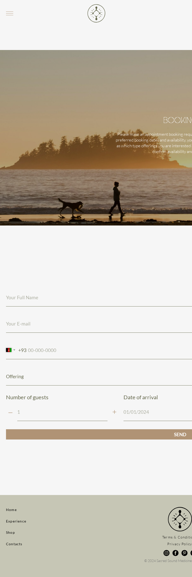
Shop (10, 532)
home (11, 510)
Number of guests (27, 397)
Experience (16, 521)
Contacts (14, 544)
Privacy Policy (179, 544)
